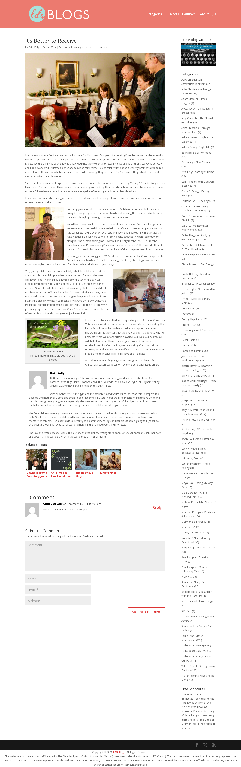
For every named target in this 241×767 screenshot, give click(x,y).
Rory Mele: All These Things (197, 601)
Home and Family (191, 350)
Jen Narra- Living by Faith (195, 375)
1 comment (101, 47)
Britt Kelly (34, 47)
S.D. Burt (186, 611)
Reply (157, 507)
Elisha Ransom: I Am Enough (197, 264)
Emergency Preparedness (195, 283)
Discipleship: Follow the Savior (198, 254)
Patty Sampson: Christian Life (198, 547)
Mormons (187, 527)
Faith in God (188, 308)
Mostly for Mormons (193, 532)
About (204, 14)
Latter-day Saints (191, 458)
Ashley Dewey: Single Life (195, 147)
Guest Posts (188, 339)
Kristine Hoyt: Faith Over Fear (198, 419)
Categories (154, 14)
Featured (186, 313)
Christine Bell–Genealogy (195, 201)
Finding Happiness (191, 319)
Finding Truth (188, 324)
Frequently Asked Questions (197, 330)
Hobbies (186, 345)
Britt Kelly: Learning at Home (75, 47)
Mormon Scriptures (192, 521)
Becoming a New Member (196, 162)
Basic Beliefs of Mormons (196, 152)
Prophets (186, 576)
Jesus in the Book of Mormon (198, 390)
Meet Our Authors (182, 14)
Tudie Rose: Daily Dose (194, 651)
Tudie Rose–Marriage (193, 645)
